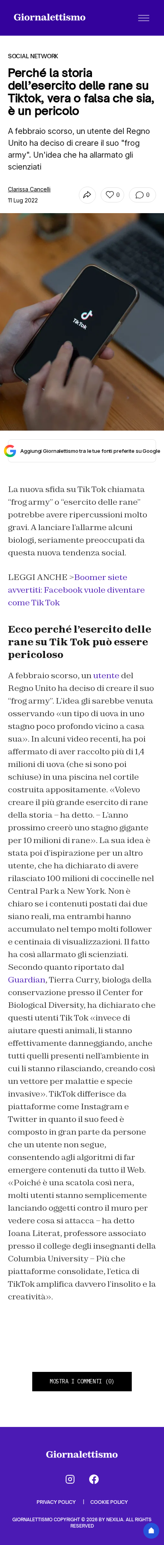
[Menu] (143, 18)
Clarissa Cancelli (29, 189)
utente (106, 675)
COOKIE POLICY (109, 1502)
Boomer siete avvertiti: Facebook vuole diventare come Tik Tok (76, 590)
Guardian (26, 980)
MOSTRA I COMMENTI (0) (82, 1381)
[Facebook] (94, 1479)
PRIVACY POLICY (57, 1502)
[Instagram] (70, 1479)
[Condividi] (87, 195)
